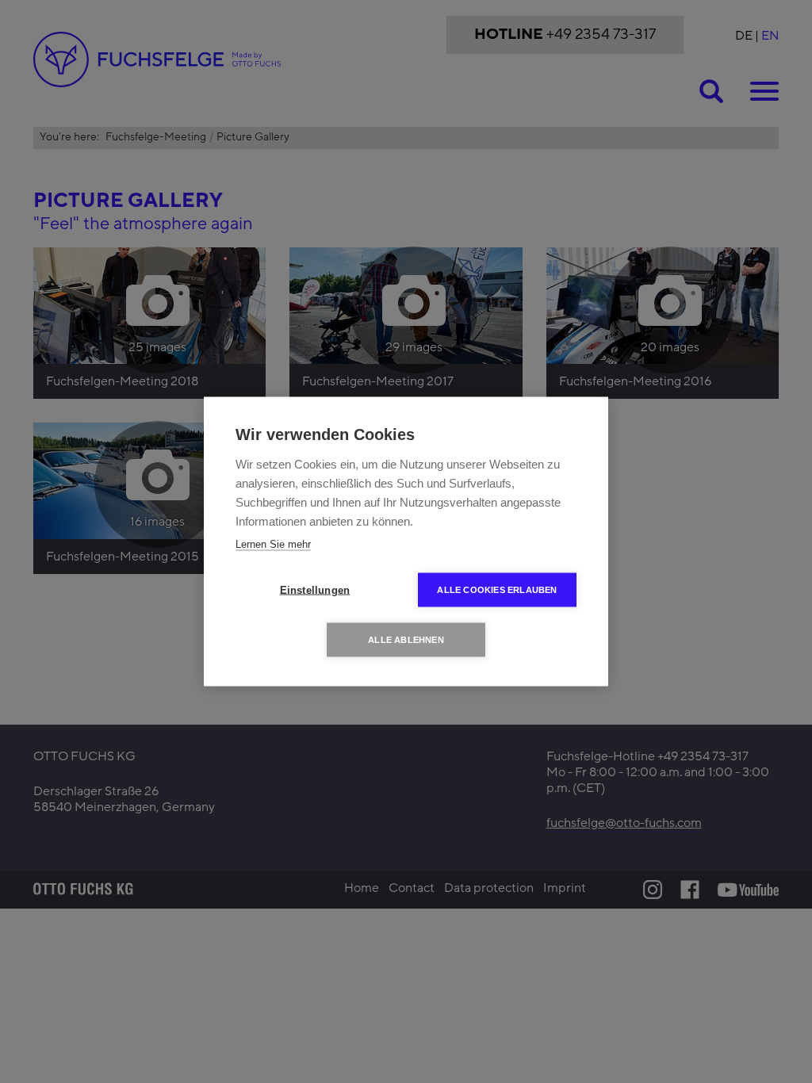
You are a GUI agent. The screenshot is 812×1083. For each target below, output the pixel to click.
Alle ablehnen (406, 640)
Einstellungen (315, 590)
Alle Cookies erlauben (497, 590)
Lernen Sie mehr (273, 544)
